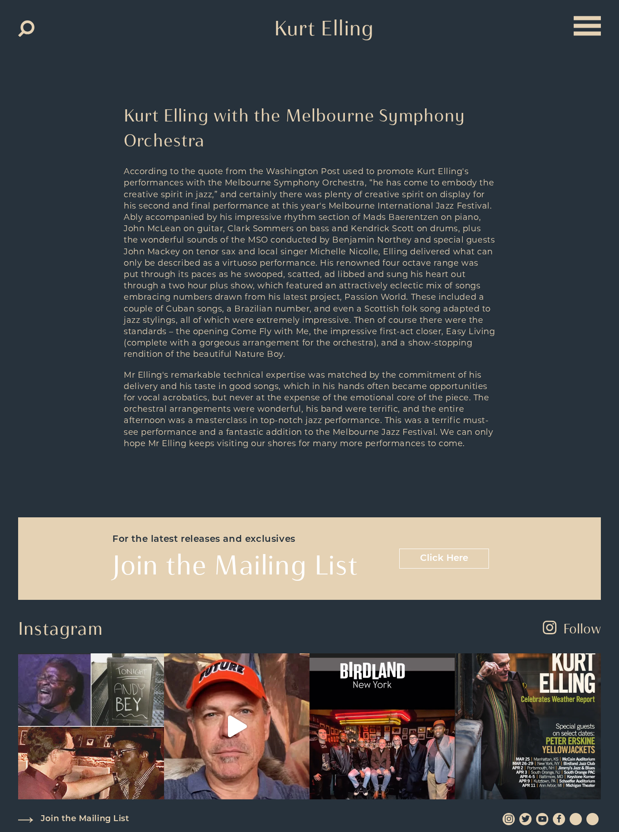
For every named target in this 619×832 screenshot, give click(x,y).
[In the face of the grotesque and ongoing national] (382, 726)
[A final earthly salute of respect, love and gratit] (91, 726)
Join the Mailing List (85, 819)
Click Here (444, 558)
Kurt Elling (324, 28)
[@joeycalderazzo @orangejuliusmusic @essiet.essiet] (237, 726)
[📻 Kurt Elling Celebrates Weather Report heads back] (528, 726)
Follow (582, 628)
